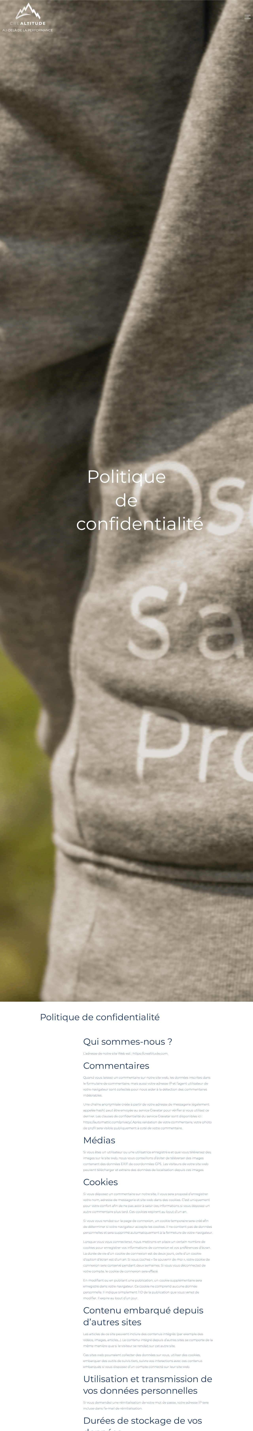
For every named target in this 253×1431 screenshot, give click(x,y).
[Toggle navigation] (248, 17)
